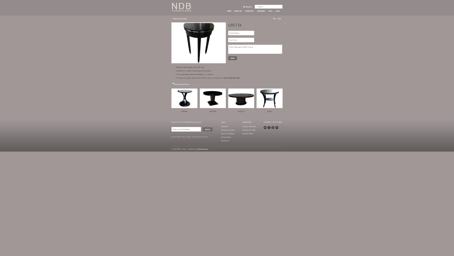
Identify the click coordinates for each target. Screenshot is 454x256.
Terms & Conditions (228, 133)
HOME (229, 11)
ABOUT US (238, 11)
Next (279, 18)
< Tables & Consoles (179, 18)
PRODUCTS (249, 11)
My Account (247, 7)
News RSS (276, 127)
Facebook (269, 127)
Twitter (265, 127)
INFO (271, 11)
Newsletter (224, 126)
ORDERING (261, 11)
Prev (274, 18)
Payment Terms (247, 133)
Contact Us (225, 140)
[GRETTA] (198, 42)
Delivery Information (228, 130)
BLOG (278, 11)
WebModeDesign (202, 149)
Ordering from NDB (248, 130)
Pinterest (272, 127)
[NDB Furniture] (189, 8)
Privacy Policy (226, 137)
